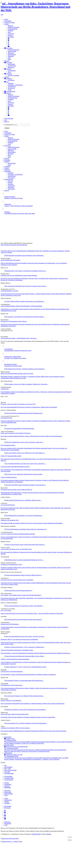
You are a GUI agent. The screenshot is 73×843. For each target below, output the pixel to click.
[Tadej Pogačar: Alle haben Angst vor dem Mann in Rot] (24, 544)
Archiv (6, 798)
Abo (2, 14)
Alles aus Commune (13, 75)
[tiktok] (8, 114)
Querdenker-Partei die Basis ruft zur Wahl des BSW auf (16, 489)
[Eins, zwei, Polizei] (24, 606)
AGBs (9, 90)
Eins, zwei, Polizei (6, 610)
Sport (9, 32)
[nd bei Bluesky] (8, 40)
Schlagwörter (8, 800)
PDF (5, 768)
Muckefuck (11, 67)
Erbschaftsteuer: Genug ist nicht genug (11, 685)
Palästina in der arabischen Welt (10, 520)
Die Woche (11, 33)
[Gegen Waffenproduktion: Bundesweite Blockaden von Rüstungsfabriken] (24, 301)
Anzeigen (7, 786)
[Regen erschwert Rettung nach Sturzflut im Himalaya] (19, 428)
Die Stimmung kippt (6, 418)
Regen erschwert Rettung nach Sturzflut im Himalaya (16, 433)
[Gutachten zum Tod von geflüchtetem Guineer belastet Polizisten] (25, 271)
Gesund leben (12, 70)
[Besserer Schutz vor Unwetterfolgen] (24, 696)
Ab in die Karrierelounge (8, 505)
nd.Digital (10, 83)
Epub (9, 768)
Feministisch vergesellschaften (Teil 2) (11, 564)
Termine (6, 77)
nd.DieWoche (12, 86)
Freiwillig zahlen (9, 773)
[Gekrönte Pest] (26, 384)
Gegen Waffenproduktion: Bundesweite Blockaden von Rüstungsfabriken (21, 306)
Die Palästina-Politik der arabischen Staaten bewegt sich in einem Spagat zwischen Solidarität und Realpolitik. (31, 523)
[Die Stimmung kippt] (23, 413)
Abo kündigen (8, 767)
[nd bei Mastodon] (8, 38)
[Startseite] (36, 7)
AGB (5, 795)
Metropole (11, 56)
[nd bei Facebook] (8, 43)
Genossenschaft (8, 118)
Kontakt (6, 782)
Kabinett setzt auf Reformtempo (10, 624)
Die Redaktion (8, 776)
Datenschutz (7, 792)
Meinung (10, 25)
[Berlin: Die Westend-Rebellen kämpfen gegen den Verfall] (24, 369)
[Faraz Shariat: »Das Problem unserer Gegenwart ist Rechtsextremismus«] (18, 590)
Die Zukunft (7, 806)
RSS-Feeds (7, 808)
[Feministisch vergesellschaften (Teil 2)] (24, 560)
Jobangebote (7, 784)
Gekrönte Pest (5, 389)
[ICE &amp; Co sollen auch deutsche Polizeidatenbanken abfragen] (25, 529)
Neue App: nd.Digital (10, 770)
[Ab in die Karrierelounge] (23, 500)
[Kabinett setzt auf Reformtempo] (23, 619)
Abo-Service (11, 88)
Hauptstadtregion (12, 29)
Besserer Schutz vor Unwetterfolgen (11, 700)
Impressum (7, 790)
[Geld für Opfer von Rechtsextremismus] (25, 667)
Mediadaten (7, 787)
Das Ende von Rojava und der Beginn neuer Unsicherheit (17, 580)
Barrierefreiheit (8, 793)
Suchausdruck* (8, 124)
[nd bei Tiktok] (8, 45)
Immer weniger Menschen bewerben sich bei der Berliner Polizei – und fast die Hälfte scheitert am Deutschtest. (32, 613)
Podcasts (10, 35)
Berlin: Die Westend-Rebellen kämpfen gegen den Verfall (17, 373)
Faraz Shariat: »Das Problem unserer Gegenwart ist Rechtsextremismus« (21, 595)
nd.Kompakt (11, 64)
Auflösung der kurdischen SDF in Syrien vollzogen (15, 728)
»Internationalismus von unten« (9, 290)
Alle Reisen (11, 80)
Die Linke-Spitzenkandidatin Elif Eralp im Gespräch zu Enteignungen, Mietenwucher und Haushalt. (29, 407)
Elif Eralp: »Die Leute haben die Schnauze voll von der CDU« (18, 404)
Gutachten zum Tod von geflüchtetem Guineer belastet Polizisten (19, 275)
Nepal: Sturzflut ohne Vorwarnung (10, 260)
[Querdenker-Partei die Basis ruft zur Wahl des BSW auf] (25, 485)
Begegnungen (12, 54)
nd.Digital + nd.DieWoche (15, 85)
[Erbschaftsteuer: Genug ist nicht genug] (24, 680)
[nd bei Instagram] (8, 41)
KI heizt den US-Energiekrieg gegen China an (14, 321)
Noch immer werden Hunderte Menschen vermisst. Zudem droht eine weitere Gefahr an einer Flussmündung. (31, 436)
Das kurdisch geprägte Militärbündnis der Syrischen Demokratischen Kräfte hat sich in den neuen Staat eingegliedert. (34, 731)
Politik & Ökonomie (13, 27)
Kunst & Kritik (12, 51)
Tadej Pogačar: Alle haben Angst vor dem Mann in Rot (16, 549)
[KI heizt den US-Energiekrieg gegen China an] (24, 316)
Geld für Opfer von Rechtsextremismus (12, 671)
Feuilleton (10, 30)
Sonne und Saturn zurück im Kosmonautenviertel (14, 714)
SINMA (48, 834)
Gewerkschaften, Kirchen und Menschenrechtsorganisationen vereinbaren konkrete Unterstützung (28, 674)
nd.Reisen (7, 803)
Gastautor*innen (9, 778)
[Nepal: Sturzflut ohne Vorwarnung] (24, 255)
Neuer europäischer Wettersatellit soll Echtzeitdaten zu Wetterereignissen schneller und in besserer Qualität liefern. (33, 703)
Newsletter (11, 37)
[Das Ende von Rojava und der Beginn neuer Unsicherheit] (23, 575)
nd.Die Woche (12, 65)
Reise (9, 59)
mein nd (6, 121)
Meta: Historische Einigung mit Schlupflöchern (14, 245)
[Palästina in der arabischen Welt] (23, 515)
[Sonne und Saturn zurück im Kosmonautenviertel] (25, 709)
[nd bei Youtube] (8, 46)
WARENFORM (36, 834)
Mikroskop (11, 53)
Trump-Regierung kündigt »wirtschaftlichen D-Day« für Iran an (19, 338)
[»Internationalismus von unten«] (25, 286)
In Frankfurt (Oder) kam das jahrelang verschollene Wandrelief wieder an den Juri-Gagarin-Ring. (28, 717)
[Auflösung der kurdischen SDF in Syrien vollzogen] (25, 723)
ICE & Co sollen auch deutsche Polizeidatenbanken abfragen (18, 534)
